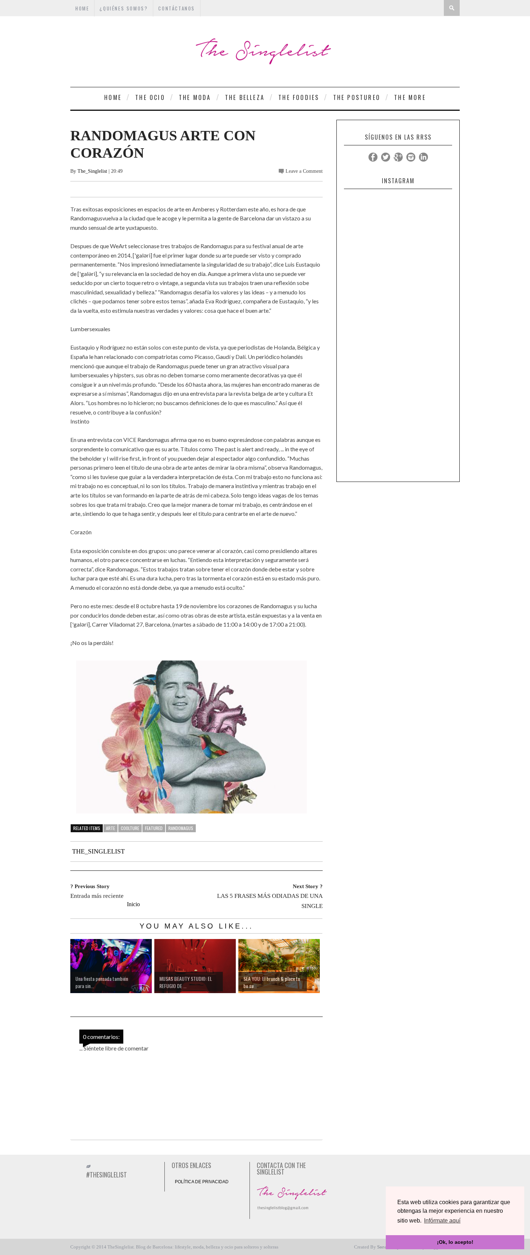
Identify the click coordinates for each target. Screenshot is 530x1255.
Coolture (130, 828)
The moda (195, 97)
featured (154, 828)
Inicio (133, 904)
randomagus (180, 828)
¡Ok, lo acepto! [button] (455, 1242)
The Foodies (298, 97)
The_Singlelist (92, 171)
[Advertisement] (398, 370)
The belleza (245, 97)
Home (113, 97)
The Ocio (150, 97)
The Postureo (356, 97)
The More (410, 97)
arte (110, 828)
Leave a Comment (304, 171)
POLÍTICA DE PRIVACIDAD (202, 1181)
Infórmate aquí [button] (442, 1220)
